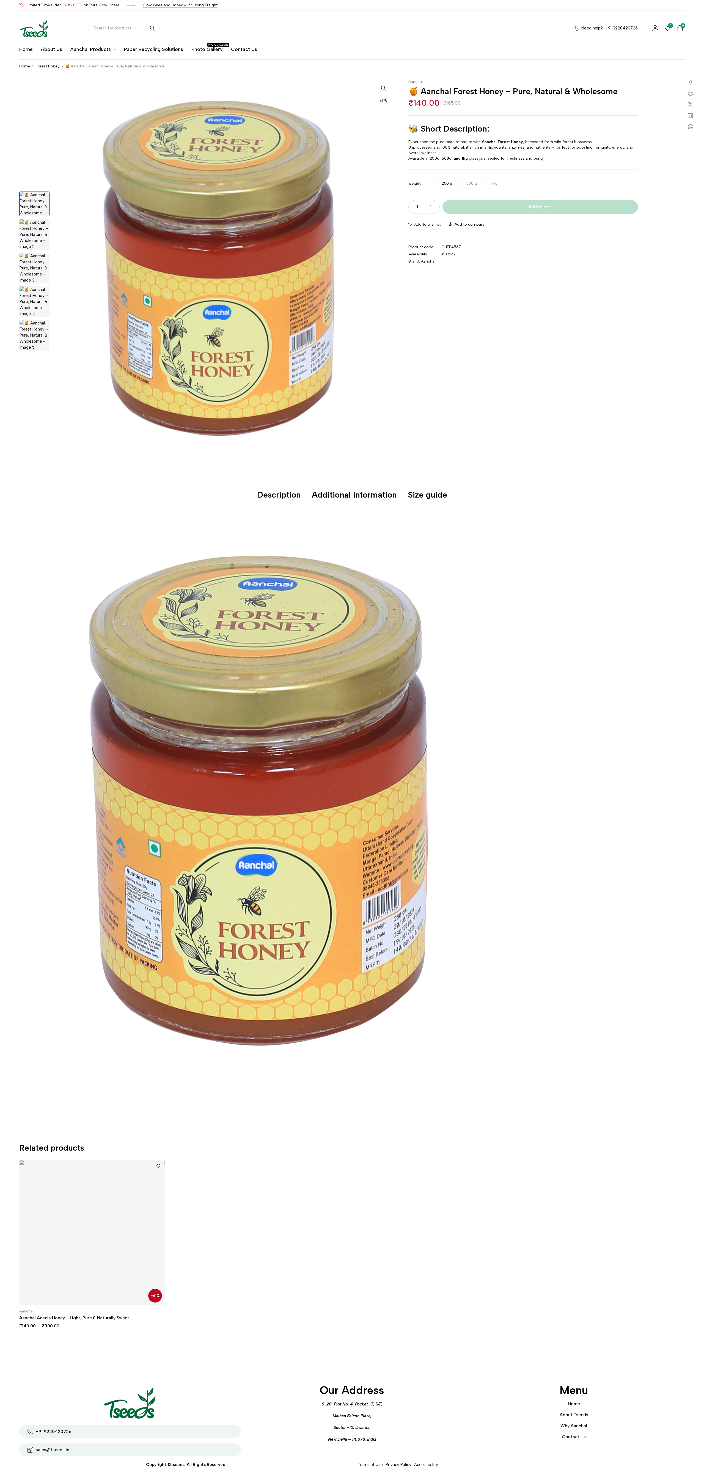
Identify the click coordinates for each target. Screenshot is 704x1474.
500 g (471, 183)
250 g (447, 183)
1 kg (494, 183)
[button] (383, 87)
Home (24, 66)
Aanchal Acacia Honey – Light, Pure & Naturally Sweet (74, 1317)
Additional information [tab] (354, 494)
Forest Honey (47, 66)
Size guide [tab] (427, 494)
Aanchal (415, 82)
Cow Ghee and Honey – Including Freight (180, 5)
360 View (383, 100)
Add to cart (540, 206)
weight (414, 183)
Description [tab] (279, 494)
